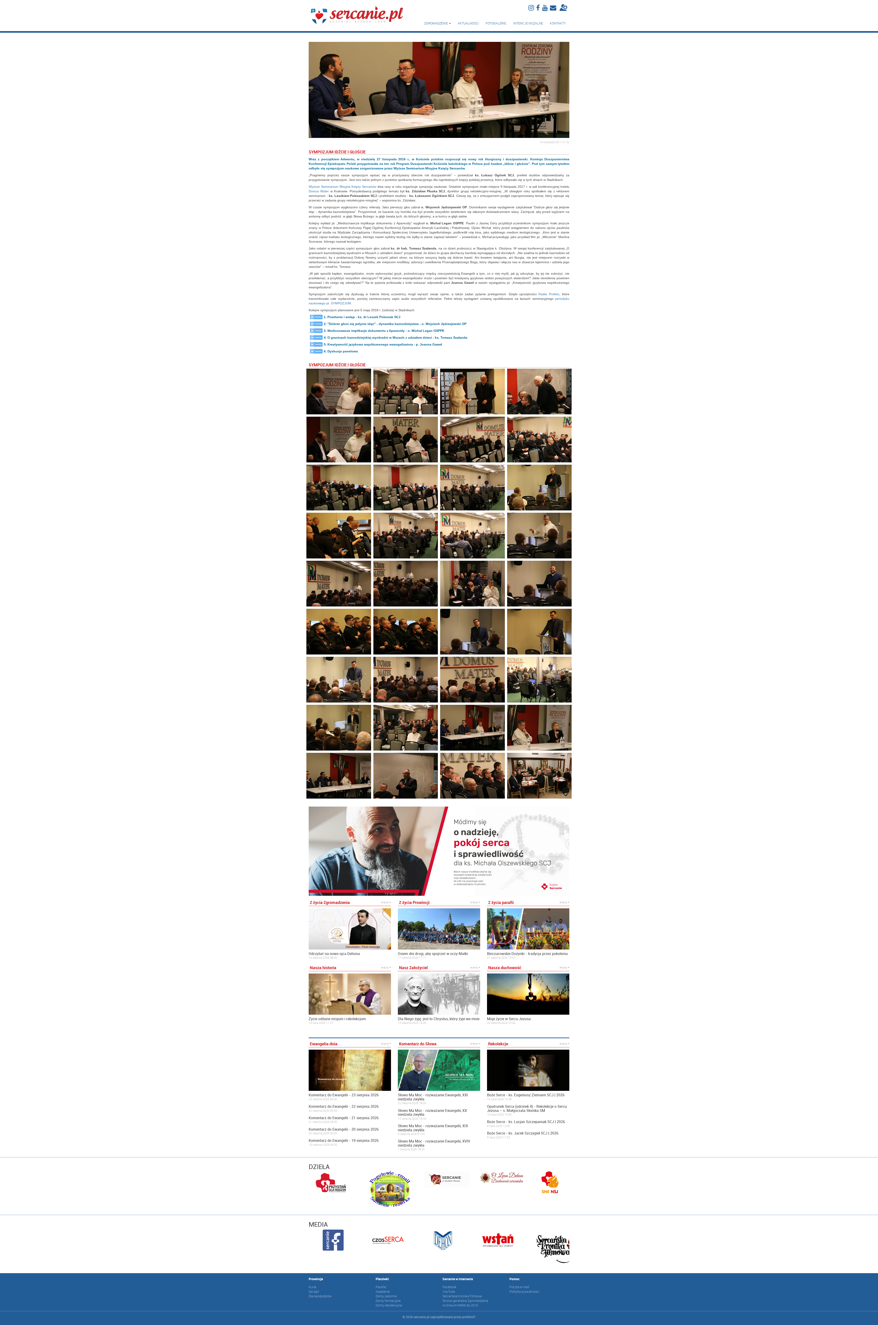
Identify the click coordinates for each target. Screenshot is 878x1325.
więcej (385, 902)
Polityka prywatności (524, 1291)
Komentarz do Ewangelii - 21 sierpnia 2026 (344, 1118)
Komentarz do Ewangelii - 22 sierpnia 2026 (344, 1107)
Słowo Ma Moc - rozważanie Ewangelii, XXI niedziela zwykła (433, 1097)
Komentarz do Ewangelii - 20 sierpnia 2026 (344, 1129)
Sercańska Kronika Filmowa (462, 1296)
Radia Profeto (548, 294)
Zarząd (314, 1291)
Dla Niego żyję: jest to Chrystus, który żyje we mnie (438, 1019)
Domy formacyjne (388, 1300)
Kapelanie (383, 1291)
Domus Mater (319, 191)
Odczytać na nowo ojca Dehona (334, 954)
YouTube (448, 1291)
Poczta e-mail (519, 1287)
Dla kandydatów (320, 1296)
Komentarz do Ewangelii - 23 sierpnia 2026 (344, 1095)
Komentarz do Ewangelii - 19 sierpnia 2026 (344, 1141)
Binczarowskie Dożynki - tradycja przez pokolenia (527, 954)
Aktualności (468, 23)
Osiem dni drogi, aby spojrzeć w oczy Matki (433, 954)
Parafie (381, 1287)
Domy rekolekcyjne (389, 1305)
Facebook (449, 1287)
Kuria (312, 1287)
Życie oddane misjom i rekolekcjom (337, 1019)
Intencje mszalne (528, 23)
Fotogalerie (496, 23)
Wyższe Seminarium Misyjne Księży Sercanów (342, 186)
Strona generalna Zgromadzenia (465, 1300)
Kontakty (558, 23)
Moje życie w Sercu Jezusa (509, 1019)
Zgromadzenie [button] (436, 23)
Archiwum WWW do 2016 (460, 1305)
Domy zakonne (386, 1296)
